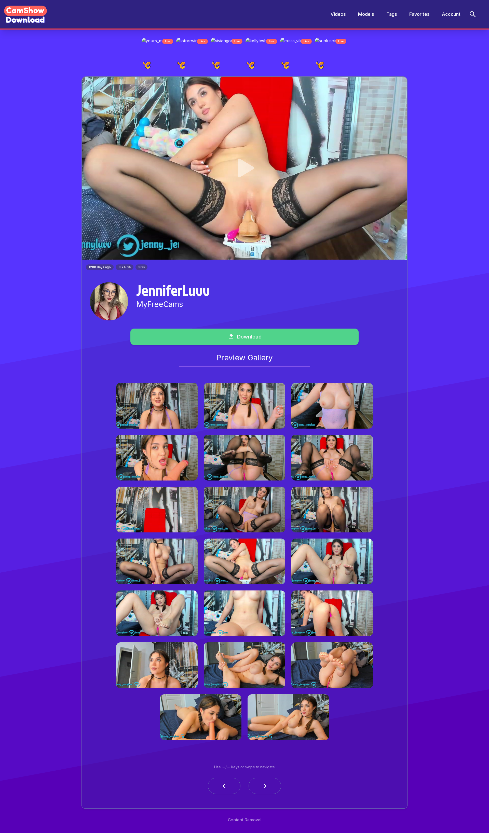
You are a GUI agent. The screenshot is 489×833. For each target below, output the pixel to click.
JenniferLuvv (173, 291)
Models (366, 14)
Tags (391, 14)
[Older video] (224, 787)
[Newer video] (265, 787)
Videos (338, 14)
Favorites (419, 14)
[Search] (473, 14)
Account (451, 14)
